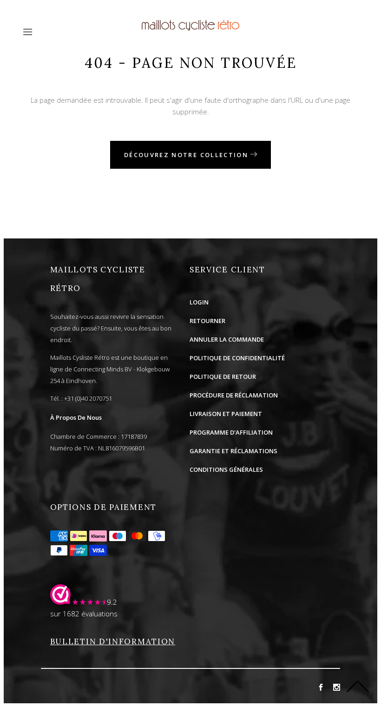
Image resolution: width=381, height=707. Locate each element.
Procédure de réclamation (234, 395)
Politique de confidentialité (237, 358)
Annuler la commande (227, 339)
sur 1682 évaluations (84, 613)
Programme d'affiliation (231, 432)
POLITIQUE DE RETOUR (223, 376)
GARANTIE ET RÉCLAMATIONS (233, 451)
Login (199, 302)
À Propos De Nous (76, 417)
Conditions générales (226, 469)
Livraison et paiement (226, 414)
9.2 (112, 602)
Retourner (207, 321)
